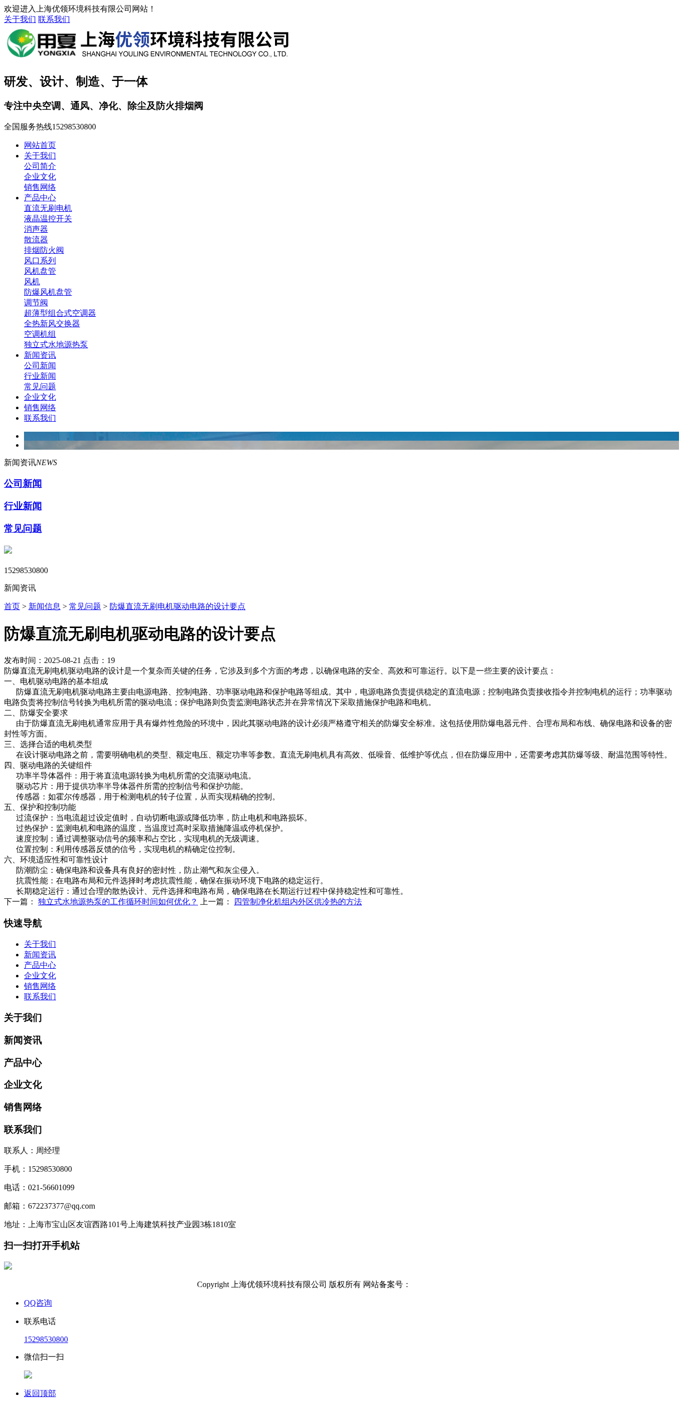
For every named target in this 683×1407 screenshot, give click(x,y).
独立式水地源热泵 (56, 344)
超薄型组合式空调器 (60, 313)
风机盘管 (40, 271)
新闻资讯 (40, 355)
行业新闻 (40, 376)
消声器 (36, 229)
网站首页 (40, 145)
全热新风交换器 (52, 323)
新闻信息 (44, 606)
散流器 (36, 239)
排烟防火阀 (44, 250)
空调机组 (40, 334)
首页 (12, 606)
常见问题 (40, 386)
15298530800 (46, 1339)
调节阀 (36, 302)
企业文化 (40, 176)
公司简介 (40, 166)
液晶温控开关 (48, 218)
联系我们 (54, 19)
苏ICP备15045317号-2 (448, 1284)
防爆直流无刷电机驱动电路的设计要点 (178, 606)
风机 (32, 281)
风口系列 (40, 260)
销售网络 (40, 187)
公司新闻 (40, 365)
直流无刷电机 (48, 208)
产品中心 (40, 197)
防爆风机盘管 (48, 292)
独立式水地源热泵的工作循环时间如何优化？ (118, 901)
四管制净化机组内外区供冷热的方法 (298, 901)
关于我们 (20, 19)
